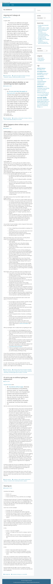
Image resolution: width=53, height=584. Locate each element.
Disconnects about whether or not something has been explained (16, 83)
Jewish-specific (41, 58)
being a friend (20, 369)
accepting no (15, 479)
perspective (44, 89)
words (42, 106)
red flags (43, 94)
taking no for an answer (17, 119)
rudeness (38, 95)
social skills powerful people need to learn (43, 103)
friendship (29, 369)
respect (47, 94)
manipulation (6, 77)
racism (46, 92)
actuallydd (40, 73)
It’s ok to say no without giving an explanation (16, 378)
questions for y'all (41, 92)
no (21, 574)
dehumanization (40, 84)
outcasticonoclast (7, 384)
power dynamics (43, 90)
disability (40, 86)
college (41, 79)
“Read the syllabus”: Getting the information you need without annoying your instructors (43, 29)
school (46, 95)
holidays (44, 88)
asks (19, 479)
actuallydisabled (45, 73)
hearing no (28, 75)
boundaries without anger (16, 387)
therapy (38, 106)
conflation (39, 83)
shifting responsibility (17, 77)
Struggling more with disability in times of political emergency (43, 39)
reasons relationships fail (8, 119)
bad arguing (19, 75)
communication (21, 118)
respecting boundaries (19, 480)
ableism (39, 68)
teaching (46, 105)
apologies (15, 369)
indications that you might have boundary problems (17, 371)
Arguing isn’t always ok (12, 15)
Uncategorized (7, 574)
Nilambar (37, 582)
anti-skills (45, 74)
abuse (43, 68)
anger (43, 74)
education (45, 86)
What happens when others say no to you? (16, 125)
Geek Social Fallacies (24, 323)
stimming (42, 105)
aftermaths (39, 74)
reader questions (8, 75)
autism (41, 76)
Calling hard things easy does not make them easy (43, 42)
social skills (23, 77)
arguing (14, 75)
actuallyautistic (41, 71)
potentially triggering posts (14, 372)
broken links (47, 78)
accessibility (39, 69)
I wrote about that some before (15, 346)
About (13, 4)
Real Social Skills (6, 4)
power (38, 90)
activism (43, 69)
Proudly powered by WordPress (19, 582)
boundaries (23, 75)
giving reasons (27, 479)
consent (43, 83)
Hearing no (8, 486)
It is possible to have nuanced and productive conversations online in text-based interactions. (43, 34)
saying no (10, 77)
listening (29, 118)
